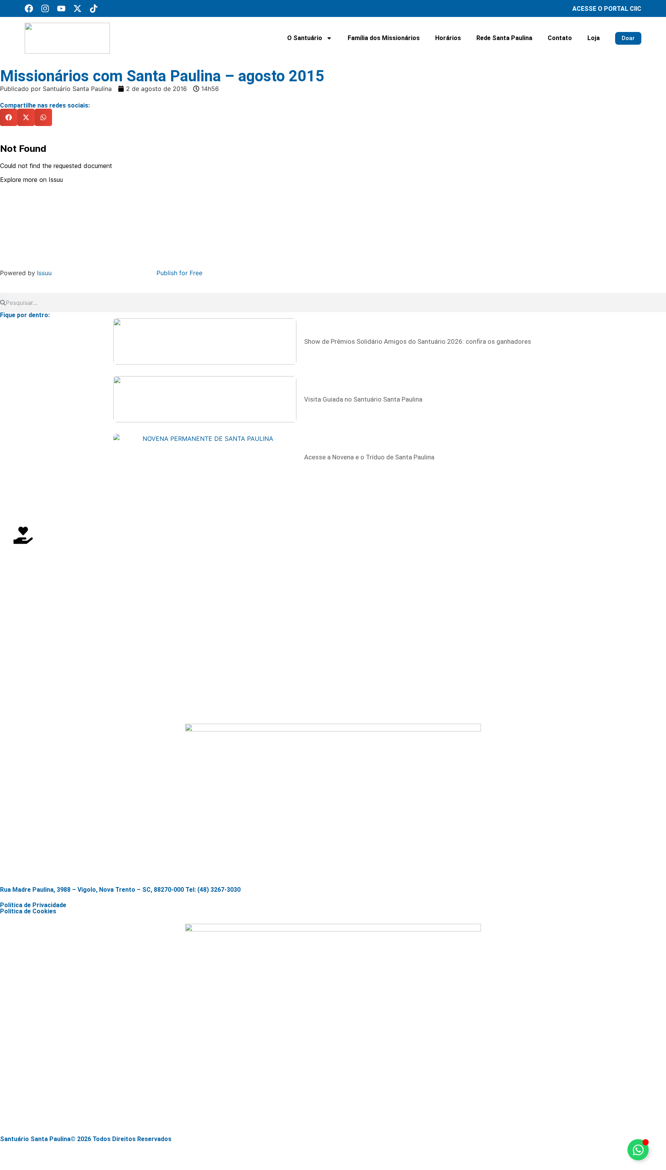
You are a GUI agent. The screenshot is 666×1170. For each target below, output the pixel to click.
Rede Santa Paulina (504, 38)
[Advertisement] (231, 651)
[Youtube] (61, 8)
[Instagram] (45, 8)
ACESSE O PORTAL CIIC (606, 8)
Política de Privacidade (33, 905)
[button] (8, 117)
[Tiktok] (93, 8)
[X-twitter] (77, 8)
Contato (560, 38)
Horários (448, 38)
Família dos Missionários (384, 38)
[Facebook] (29, 8)
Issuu (44, 273)
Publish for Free (179, 273)
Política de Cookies (28, 911)
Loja (593, 38)
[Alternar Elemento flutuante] (638, 1149)
